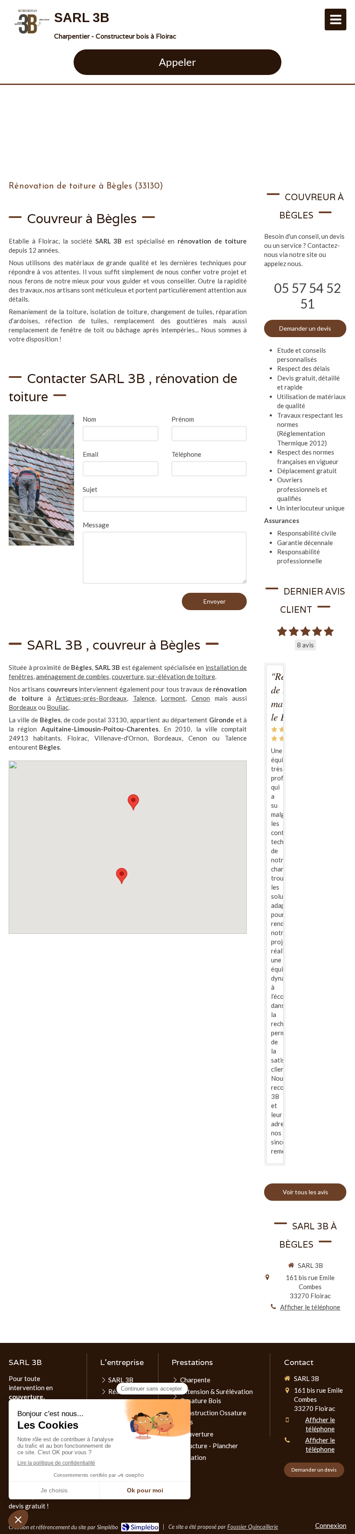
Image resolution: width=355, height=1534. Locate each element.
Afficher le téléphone (310, 1307)
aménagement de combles (72, 676)
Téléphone (186, 454)
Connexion (330, 1525)
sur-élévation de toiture (180, 676)
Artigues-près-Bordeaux (91, 698)
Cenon (200, 698)
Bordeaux (23, 707)
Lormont (173, 698)
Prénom (182, 419)
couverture (128, 676)
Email (90, 454)
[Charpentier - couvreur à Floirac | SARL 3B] (32, 22)
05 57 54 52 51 (307, 295)
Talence (144, 698)
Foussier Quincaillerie (252, 1526)
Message (96, 525)
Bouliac (57, 707)
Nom (89, 419)
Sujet (90, 489)
